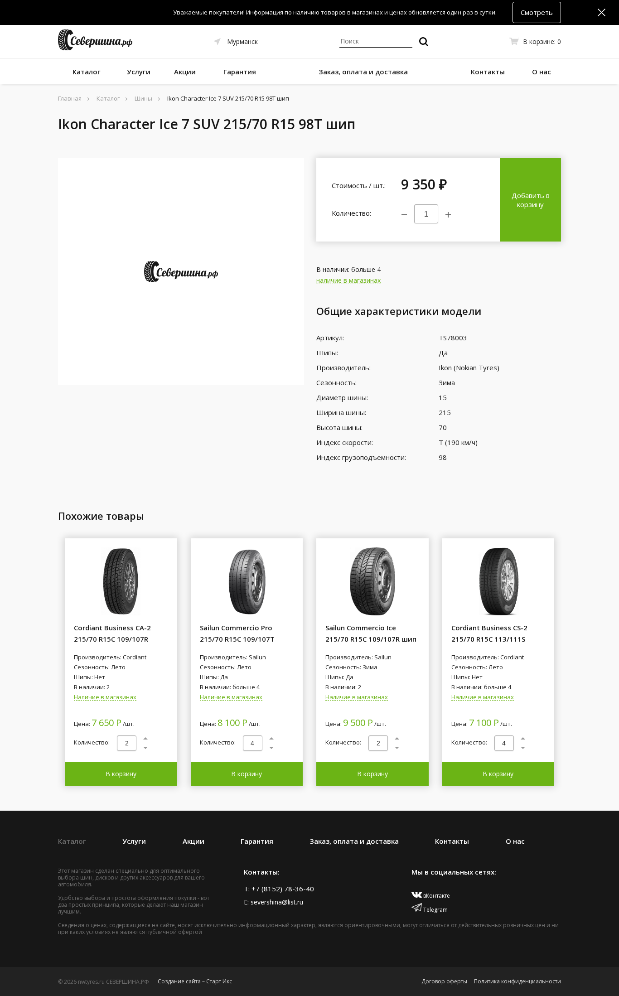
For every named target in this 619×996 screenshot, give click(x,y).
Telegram (435, 910)
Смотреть (537, 12)
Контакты (488, 71)
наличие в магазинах (348, 280)
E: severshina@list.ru (273, 902)
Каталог (87, 71)
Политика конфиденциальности (517, 981)
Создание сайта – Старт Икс (195, 981)
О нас (541, 71)
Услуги (138, 71)
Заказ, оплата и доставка (363, 71)
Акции (185, 71)
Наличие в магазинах (105, 697)
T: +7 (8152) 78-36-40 (279, 888)
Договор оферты (444, 981)
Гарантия (239, 71)
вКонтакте (436, 895)
